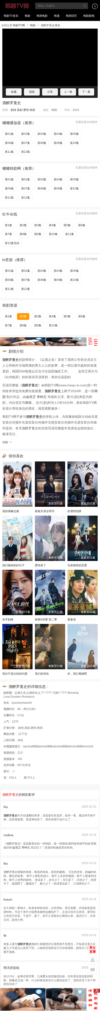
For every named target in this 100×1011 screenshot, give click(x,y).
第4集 (52, 225)
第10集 (74, 143)
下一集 (86, 91)
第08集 (41, 143)
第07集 (25, 143)
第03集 (41, 134)
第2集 (23, 225)
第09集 (58, 143)
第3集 (37, 225)
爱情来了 (40, 565)
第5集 (67, 225)
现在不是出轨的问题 (14, 673)
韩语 (28, 402)
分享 (50, 91)
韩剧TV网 (17, 5)
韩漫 (57, 15)
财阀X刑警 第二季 (46, 619)
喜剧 (20, 110)
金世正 (31, 397)
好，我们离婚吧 (77, 673)
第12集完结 (12, 243)
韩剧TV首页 (11, 15)
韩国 (32, 110)
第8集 (23, 234)
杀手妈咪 (7, 619)
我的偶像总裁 (10, 511)
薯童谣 (71, 619)
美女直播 (92, 949)
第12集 (25, 151)
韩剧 (27, 15)
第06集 (9, 143)
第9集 (37, 234)
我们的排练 (42, 673)
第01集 (9, 134)
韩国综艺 (71, 15)
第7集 (8, 234)
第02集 (25, 134)
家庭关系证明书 (44, 511)
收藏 (14, 91)
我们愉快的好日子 (13, 565)
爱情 (26, 110)
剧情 (13, 110)
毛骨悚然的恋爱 (77, 565)
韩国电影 (42, 15)
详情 (5, 442)
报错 (32, 91)
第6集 (81, 225)
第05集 (74, 134)
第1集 (8, 225)
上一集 (68, 91)
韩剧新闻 (88, 15)
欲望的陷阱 (74, 511)
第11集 (9, 151)
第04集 (58, 134)
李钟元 (42, 397)
